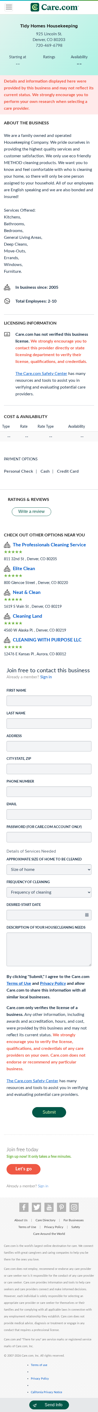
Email (12, 804)
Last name (16, 713)
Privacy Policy (53, 983)
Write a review (31, 511)
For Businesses (74, 1220)
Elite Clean (24, 568)
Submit (49, 1112)
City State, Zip (19, 759)
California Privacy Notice (46, 1392)
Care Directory (45, 1220)
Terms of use (39, 1365)
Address (14, 736)
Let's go (23, 1169)
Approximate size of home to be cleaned (44, 859)
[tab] (49, 851)
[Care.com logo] (52, 8)
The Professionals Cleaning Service (49, 545)
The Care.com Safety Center (32, 1081)
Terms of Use (19, 983)
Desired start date (24, 905)
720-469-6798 (49, 46)
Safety (75, 1227)
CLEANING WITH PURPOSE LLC (47, 640)
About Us (20, 1220)
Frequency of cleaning (28, 882)
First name (16, 690)
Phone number (20, 781)
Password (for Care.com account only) (44, 827)
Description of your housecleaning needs (46, 927)
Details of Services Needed (31, 851)
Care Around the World (49, 1233)
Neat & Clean (27, 592)
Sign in (46, 677)
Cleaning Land (27, 616)
